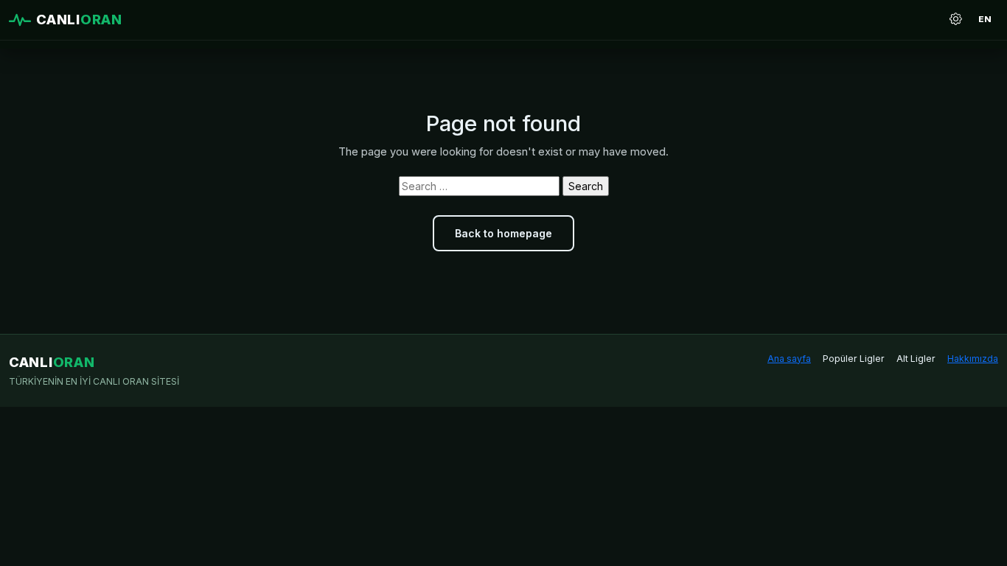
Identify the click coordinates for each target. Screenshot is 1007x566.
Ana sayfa (789, 358)
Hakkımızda (972, 358)
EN (985, 19)
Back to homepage (503, 233)
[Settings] (955, 20)
